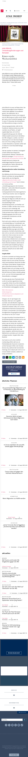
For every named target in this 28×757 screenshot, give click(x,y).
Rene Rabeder (5, 605)
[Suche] (24, 720)
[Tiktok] (22, 725)
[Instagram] (15, 725)
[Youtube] (12, 725)
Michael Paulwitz (11, 517)
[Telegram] (19, 725)
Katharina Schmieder (6, 566)
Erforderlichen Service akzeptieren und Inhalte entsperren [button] (12, 295)
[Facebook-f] (6, 725)
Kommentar (5, 63)
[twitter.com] (9, 725)
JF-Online (4, 410)
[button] (6, 11)
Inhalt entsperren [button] (7, 292)
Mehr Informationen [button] (7, 290)
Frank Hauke (4, 618)
